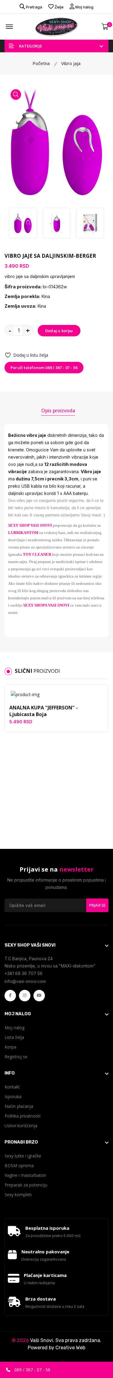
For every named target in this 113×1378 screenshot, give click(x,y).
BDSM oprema (19, 1165)
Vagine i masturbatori (25, 1175)
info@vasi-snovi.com (25, 981)
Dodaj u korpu (59, 330)
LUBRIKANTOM (23, 532)
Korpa (10, 1047)
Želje (59, 7)
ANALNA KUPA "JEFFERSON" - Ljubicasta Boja (43, 711)
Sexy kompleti (18, 1194)
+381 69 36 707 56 (23, 973)
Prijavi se (97, 905)
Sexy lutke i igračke (23, 1156)
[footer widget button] (56, 945)
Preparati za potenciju (26, 1185)
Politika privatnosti (22, 1116)
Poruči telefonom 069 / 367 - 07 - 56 (44, 367)
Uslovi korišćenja (21, 1125)
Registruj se (16, 1056)
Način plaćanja (19, 1106)
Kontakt (12, 1087)
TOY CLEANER (37, 554)
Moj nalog (83, 7)
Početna (41, 63)
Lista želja (14, 1037)
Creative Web (70, 1347)
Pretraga (33, 7)
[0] (105, 26)
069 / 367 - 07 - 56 (31, 1370)
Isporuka (13, 1096)
